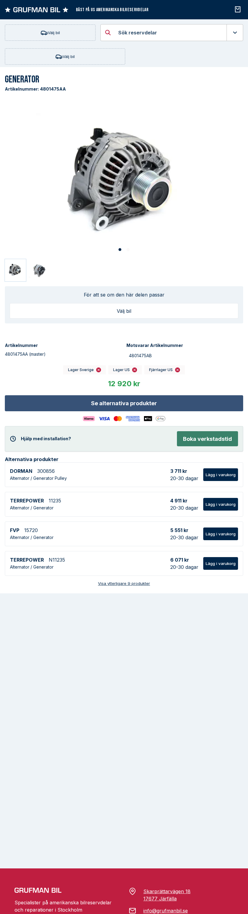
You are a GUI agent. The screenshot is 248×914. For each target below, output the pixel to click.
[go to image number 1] (120, 250)
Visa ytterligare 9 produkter (124, 583)
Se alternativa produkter (124, 403)
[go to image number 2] (128, 250)
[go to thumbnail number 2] (39, 270)
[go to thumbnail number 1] (15, 270)
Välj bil (54, 32)
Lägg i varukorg (221, 474)
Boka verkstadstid (207, 439)
